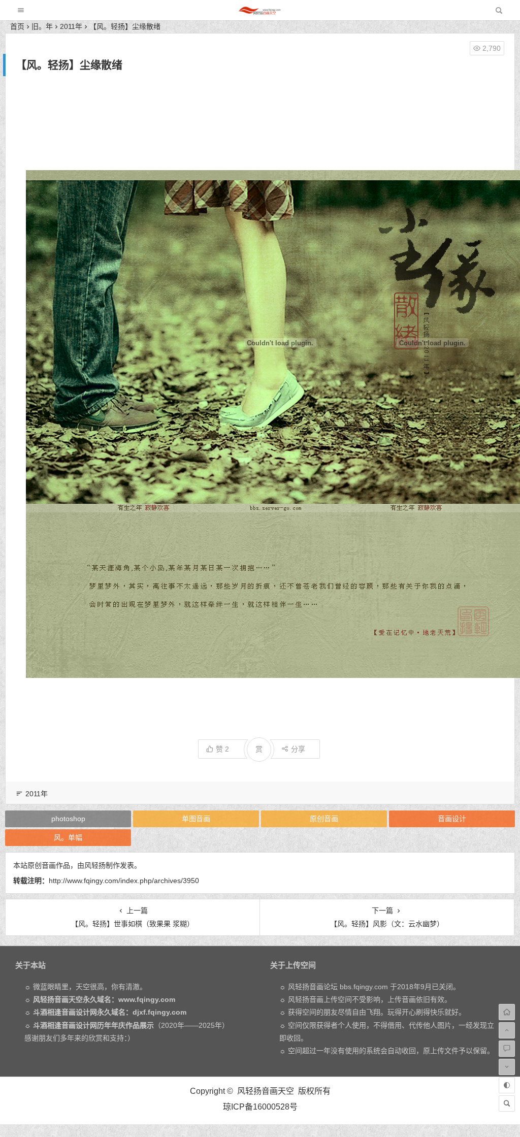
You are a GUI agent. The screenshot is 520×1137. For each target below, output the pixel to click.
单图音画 (196, 819)
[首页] (507, 1012)
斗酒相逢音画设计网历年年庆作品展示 (93, 1025)
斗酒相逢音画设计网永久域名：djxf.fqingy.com (109, 1012)
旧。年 (42, 26)
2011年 (71, 26)
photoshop (68, 819)
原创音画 (324, 819)
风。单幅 (68, 837)
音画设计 (452, 819)
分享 (298, 749)
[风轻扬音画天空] (259, 13)
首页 (17, 26)
